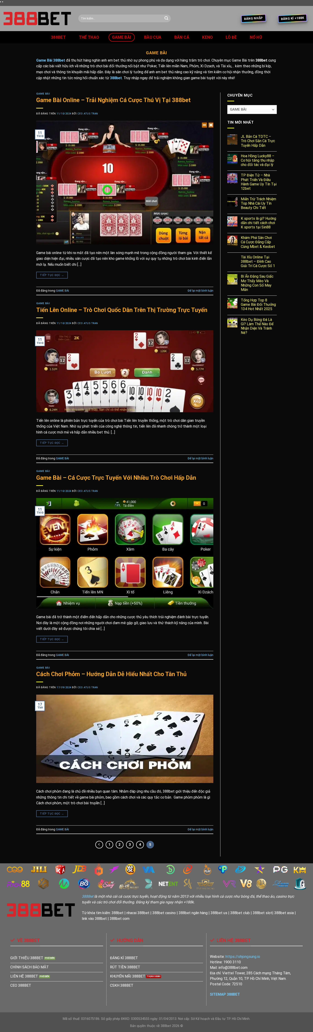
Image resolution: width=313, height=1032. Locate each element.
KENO (207, 37)
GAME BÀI (121, 37)
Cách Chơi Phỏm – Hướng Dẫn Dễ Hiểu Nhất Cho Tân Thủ (111, 674)
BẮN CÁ (181, 37)
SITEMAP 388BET (225, 994)
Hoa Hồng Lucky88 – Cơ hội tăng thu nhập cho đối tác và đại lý (257, 160)
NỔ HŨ (256, 37)
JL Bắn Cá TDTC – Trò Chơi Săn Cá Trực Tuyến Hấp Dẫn (258, 140)
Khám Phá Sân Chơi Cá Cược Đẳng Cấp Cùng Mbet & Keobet (258, 242)
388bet (58, 37)
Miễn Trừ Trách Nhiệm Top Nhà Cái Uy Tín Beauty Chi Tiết (258, 203)
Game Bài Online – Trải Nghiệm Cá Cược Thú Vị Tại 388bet (113, 100)
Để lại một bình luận (200, 290)
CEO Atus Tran (87, 113)
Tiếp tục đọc (52, 275)
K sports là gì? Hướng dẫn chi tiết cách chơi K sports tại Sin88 (258, 222)
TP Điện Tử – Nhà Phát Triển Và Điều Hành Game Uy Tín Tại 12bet (259, 182)
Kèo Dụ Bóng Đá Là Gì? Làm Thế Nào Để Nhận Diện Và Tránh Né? (257, 326)
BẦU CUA (152, 37)
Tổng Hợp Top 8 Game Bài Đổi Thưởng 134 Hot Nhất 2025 (258, 304)
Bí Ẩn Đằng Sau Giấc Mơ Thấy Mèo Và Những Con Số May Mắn (257, 283)
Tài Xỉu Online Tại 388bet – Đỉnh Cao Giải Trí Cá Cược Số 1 (258, 261)
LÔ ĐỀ (231, 37)
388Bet (87, 896)
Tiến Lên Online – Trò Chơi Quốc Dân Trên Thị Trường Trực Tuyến (121, 309)
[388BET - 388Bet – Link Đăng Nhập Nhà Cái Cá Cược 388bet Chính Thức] (37, 18)
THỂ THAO (89, 37)
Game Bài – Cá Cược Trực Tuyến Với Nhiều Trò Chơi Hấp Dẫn (116, 477)
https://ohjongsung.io (242, 956)
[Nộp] (166, 18)
